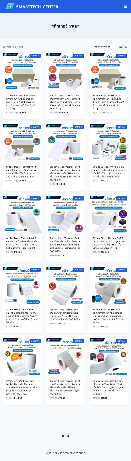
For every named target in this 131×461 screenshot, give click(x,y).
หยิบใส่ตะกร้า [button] (22, 188)
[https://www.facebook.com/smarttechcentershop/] (63, 436)
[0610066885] (68, 436)
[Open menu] (125, 6)
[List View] (126, 47)
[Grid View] (121, 47)
